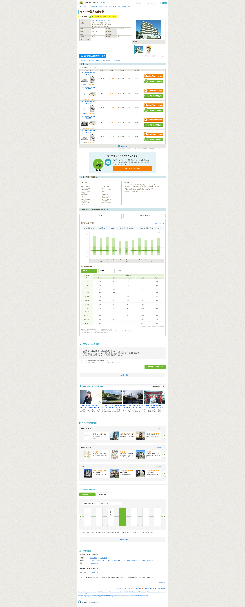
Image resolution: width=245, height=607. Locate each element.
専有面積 (85, 271)
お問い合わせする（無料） (153, 76)
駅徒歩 (119, 271)
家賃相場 (126, 591)
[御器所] (87, 517)
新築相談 (103, 595)
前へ (80, 517)
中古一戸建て (157, 591)
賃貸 (111, 16)
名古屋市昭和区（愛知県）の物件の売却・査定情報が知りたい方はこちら (99, 60)
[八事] (122, 517)
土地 (163, 591)
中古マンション (142, 591)
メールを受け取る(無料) (133, 168)
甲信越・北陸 (91, 596)
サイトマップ (130, 588)
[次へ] (164, 436)
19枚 (84, 113)
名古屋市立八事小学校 (130, 560)
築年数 (102, 271)
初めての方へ (120, 588)
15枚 (84, 99)
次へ (164, 517)
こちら (144, 532)
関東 (86, 596)
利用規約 (138, 588)
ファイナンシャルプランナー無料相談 (139, 595)
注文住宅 (80, 595)
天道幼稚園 (103, 558)
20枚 (84, 84)
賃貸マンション (104, 591)
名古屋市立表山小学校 (114, 560)
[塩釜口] (134, 517)
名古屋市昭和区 (122, 6)
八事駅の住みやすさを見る (155, 367)
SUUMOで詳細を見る (153, 81)
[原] (157, 517)
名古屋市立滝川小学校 (146, 560)
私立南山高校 (94, 563)
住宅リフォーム (87, 595)
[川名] (99, 517)
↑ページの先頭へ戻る (161, 582)
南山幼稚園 (93, 558)
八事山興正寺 (94, 572)
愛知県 (114, 6)
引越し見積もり (110, 595)
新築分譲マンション (133, 591)
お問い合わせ (162, 588)
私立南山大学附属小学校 (97, 560)
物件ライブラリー (124, 595)
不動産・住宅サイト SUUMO (86, 6)
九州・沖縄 (110, 596)
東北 (83, 596)
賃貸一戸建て (119, 591)
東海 (97, 596)
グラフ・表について (159, 223)
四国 (103, 596)
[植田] (146, 517)
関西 (100, 596)
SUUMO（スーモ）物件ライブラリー (91, 2)
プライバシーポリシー (149, 588)
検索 (165, 3)
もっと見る (158, 428)
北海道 (80, 596)
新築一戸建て (150, 591)
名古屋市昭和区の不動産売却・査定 (93, 56)
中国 (106, 596)
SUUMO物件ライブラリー (103, 6)
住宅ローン (117, 595)
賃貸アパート (112, 591)
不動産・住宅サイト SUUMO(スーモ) (87, 591)
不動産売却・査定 (96, 595)
